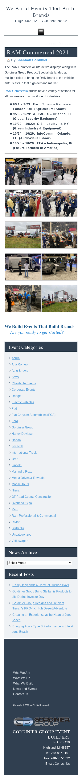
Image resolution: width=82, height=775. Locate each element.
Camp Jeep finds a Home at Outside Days (40, 585)
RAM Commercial (17, 91)
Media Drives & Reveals (28, 477)
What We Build (23, 683)
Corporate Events (23, 389)
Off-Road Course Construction (32, 496)
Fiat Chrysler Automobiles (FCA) (33, 414)
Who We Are (21, 672)
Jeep (15, 459)
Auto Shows (20, 370)
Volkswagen (20, 540)
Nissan (16, 490)
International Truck (24, 452)
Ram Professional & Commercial (34, 515)
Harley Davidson (23, 433)
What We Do (21, 678)
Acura (16, 358)
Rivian (16, 522)
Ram (15, 509)
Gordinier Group (22, 427)
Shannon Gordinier (32, 60)
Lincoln (17, 465)
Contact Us (20, 694)
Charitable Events (24, 383)
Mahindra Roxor (22, 471)
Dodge (16, 396)
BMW (15, 377)
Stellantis (18, 528)
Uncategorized (21, 534)
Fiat (14, 408)
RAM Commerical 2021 (38, 52)
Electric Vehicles (23, 402)
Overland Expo (22, 503)
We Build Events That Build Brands (41, 11)
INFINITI (17, 446)
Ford (15, 421)
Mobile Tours (20, 484)
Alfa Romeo (20, 364)
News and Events (25, 688)
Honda (16, 440)
